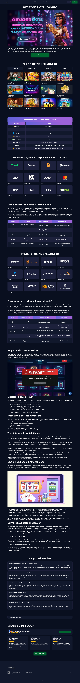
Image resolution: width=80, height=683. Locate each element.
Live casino (30, 68)
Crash (47, 68)
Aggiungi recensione (65, 631)
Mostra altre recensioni (40, 653)
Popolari (14, 68)
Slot (64, 68)
